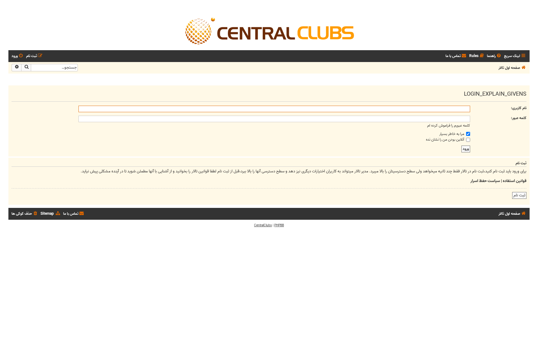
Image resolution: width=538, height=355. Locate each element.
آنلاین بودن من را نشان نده (445, 139)
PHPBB (279, 225)
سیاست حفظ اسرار (485, 181)
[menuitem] (494, 56)
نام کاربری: (518, 108)
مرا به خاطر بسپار (452, 134)
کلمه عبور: (518, 118)
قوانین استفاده (514, 181)
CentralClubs (263, 225)
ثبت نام (519, 195)
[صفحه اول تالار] (269, 30)
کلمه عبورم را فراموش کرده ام (448, 125)
